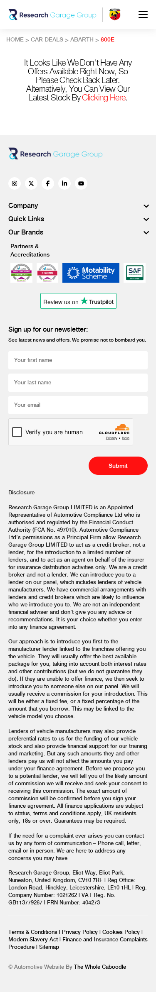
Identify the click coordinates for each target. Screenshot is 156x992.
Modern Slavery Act (33, 940)
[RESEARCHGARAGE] (52, 14)
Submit (118, 466)
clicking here (103, 98)
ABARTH (82, 40)
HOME (15, 40)
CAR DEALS (47, 40)
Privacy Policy (80, 932)
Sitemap (49, 947)
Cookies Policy (121, 932)
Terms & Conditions (33, 932)
